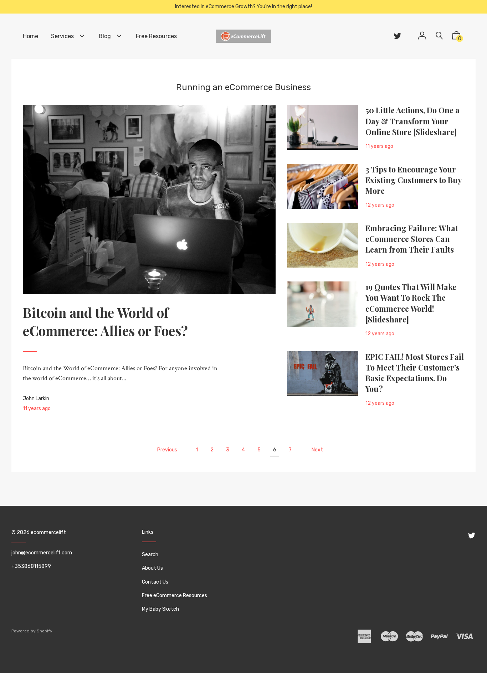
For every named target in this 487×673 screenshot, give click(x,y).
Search (150, 555)
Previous (167, 450)
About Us (152, 568)
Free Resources (156, 36)
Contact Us (155, 582)
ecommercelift (48, 532)
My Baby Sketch (160, 609)
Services (63, 36)
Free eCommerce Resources (174, 595)
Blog (105, 36)
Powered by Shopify (31, 630)
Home (30, 36)
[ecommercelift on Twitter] (397, 36)
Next (317, 450)
